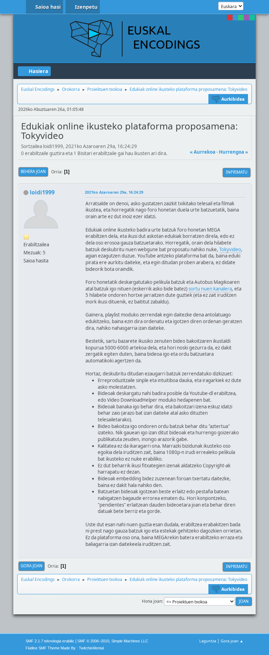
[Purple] (246, 17)
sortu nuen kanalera (210, 289)
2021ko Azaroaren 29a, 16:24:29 (114, 192)
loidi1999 (42, 192)
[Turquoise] (252, 17)
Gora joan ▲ (232, 640)
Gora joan (31, 565)
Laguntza (207, 640)
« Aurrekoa (202, 152)
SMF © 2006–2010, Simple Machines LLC (112, 641)
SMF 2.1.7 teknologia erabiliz (50, 641)
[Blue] (235, 17)
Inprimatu (236, 172)
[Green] (241, 17)
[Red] (230, 17)
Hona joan (152, 601)
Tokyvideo (230, 249)
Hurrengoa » (233, 152)
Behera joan (33, 171)
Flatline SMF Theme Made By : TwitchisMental (65, 648)
